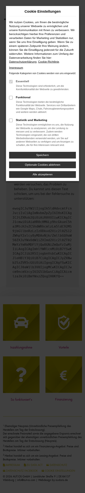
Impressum (16, 67)
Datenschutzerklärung (23, 61)
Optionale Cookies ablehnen (42, 164)
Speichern (42, 155)
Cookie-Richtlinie (48, 61)
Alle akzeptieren (43, 174)
